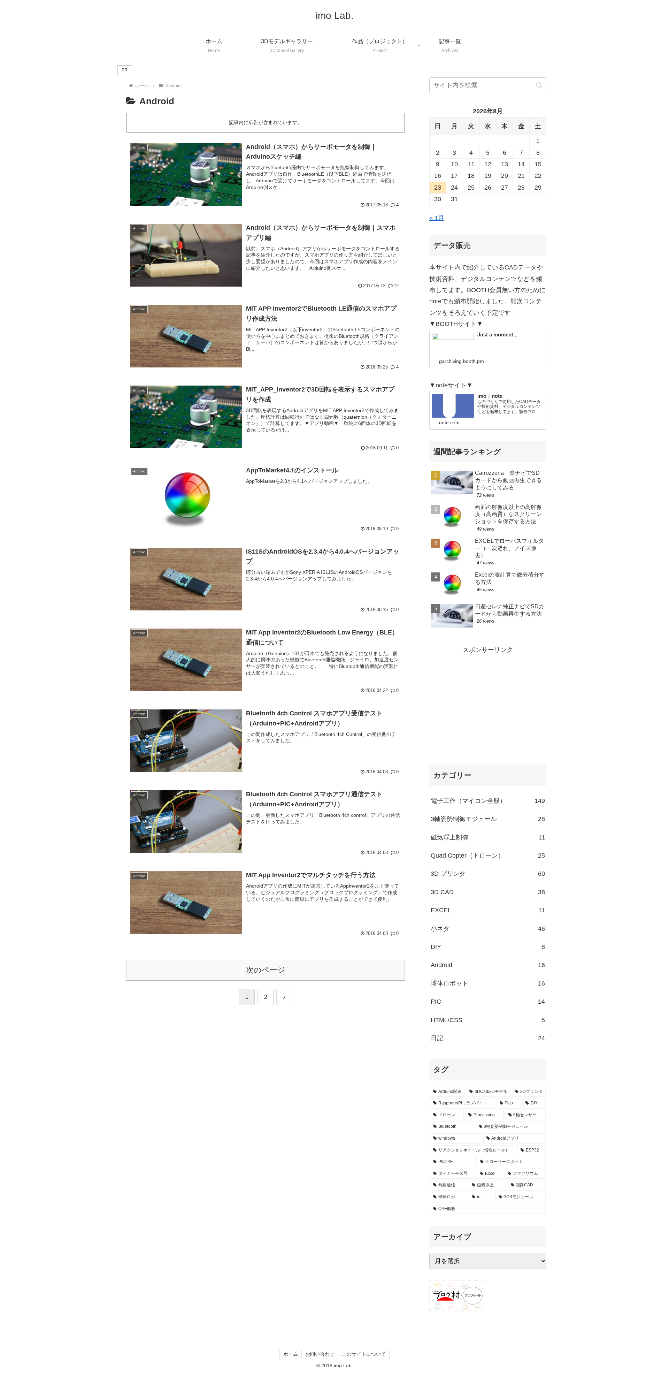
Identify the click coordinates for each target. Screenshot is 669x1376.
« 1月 (436, 217)
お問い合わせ (319, 1354)
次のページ (265, 970)
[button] (539, 85)
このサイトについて (364, 1354)
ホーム (290, 1354)
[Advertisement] (487, 704)
